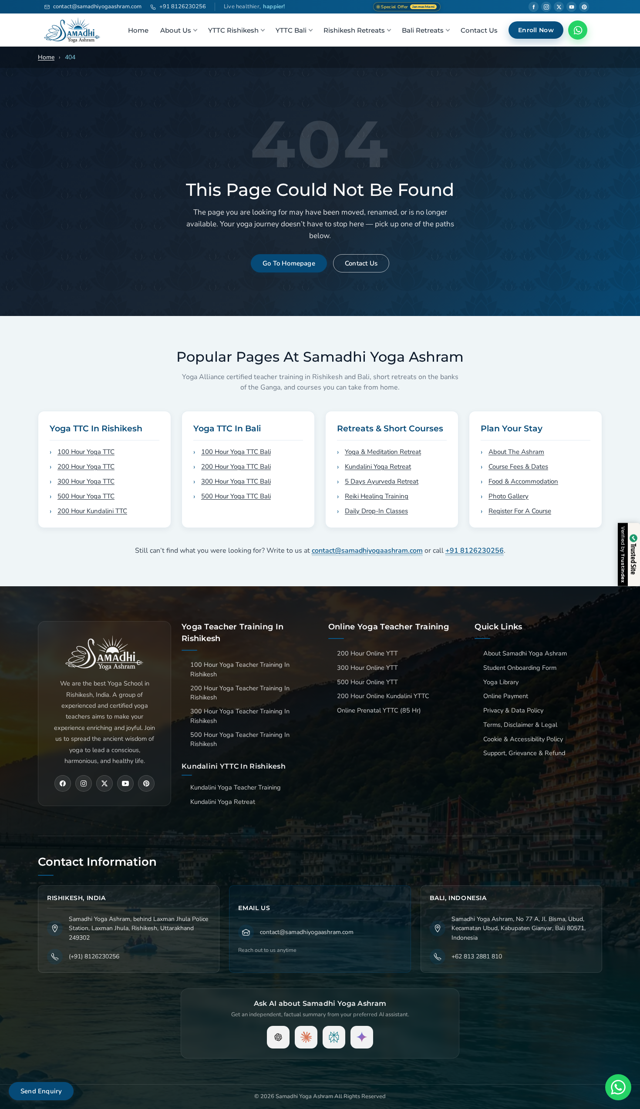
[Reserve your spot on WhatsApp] (320, 554)
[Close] (415, 440)
